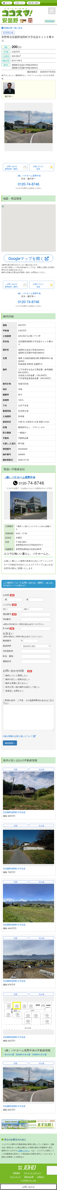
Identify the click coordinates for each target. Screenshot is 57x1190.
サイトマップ (15, 1176)
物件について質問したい (16, 675)
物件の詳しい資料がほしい (17, 679)
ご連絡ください (23, 1150)
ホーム (8, 3)
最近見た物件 (33, 3)
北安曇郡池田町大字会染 (14, 812)
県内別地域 (49, 21)
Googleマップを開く (26, 258)
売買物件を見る (38, 1054)
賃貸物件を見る (22, 1054)
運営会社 (28, 1176)
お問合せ (40, 1176)
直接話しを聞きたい (14, 690)
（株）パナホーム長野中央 (28, 175)
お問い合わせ (28, 1186)
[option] (28, 128)
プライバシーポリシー (32, 1173)
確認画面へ (10, 742)
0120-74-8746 (28, 183)
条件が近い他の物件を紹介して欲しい (22, 686)
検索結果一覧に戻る (13, 27)
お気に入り (19, 3)
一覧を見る (7, 1054)
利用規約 (16, 1173)
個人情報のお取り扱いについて (18, 736)
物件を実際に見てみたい (16, 683)
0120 (31, 483)
